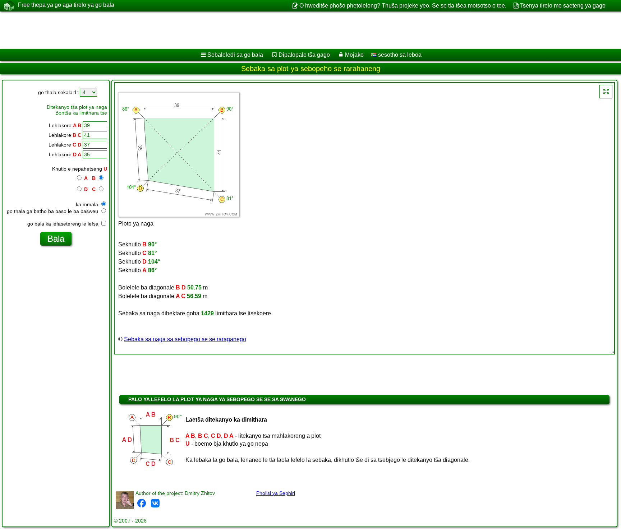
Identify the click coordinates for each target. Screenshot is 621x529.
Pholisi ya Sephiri (275, 493)
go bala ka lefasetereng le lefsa (63, 224)
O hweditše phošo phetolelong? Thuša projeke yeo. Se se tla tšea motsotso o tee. (402, 6)
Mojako (354, 55)
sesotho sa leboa (399, 55)
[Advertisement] (218, 30)
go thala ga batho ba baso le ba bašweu (53, 211)
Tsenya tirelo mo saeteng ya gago (563, 6)
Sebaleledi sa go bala (235, 55)
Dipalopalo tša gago (304, 55)
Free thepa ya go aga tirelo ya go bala (66, 5)
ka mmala (88, 204)
